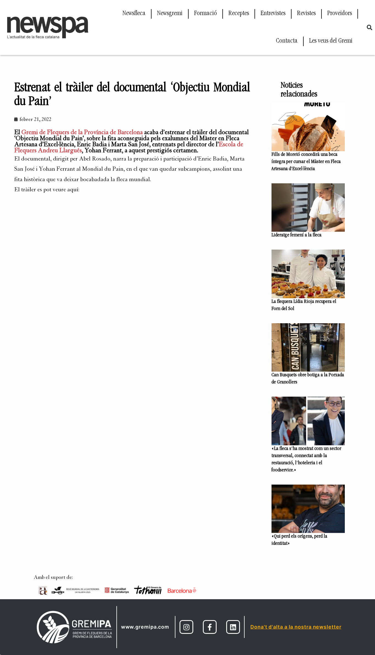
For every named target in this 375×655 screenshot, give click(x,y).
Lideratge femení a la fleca (296, 235)
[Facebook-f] (210, 627)
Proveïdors (339, 13)
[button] (369, 27)
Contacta (287, 41)
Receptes (238, 13)
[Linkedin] (233, 627)
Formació (205, 13)
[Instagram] (186, 627)
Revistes (306, 13)
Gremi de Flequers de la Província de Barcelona (82, 132)
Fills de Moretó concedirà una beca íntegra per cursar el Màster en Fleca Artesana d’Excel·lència (306, 162)
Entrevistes (273, 13)
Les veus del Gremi (330, 41)
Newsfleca (133, 13)
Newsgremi (170, 13)
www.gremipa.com (145, 627)
